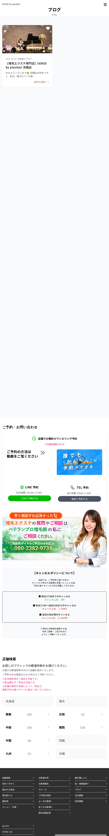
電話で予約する (79, 499)
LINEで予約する (29, 498)
